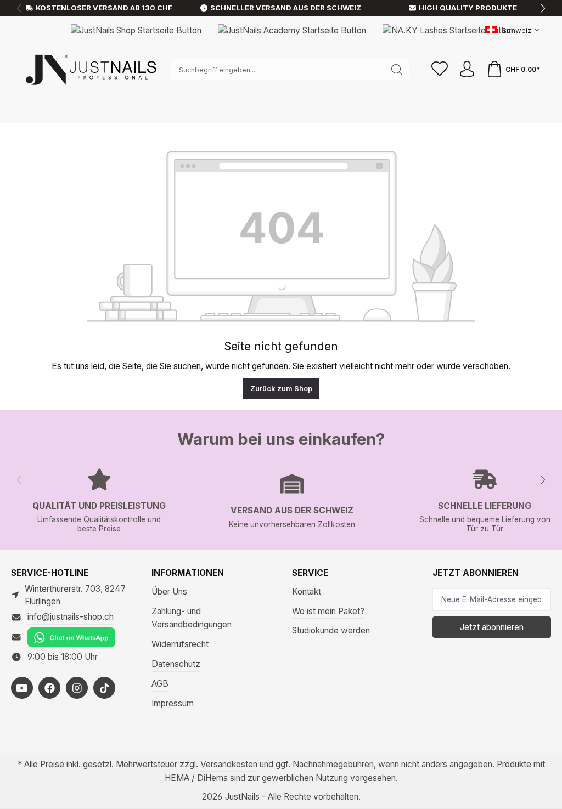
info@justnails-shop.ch (70, 617)
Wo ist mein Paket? (328, 611)
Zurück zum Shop (281, 388)
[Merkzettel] (439, 69)
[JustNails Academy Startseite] (292, 30)
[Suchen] (397, 70)
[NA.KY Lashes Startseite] (448, 30)
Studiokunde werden (331, 630)
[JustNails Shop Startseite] (136, 30)
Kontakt (306, 591)
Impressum (172, 703)
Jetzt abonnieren (492, 627)
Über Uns (169, 591)
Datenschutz (175, 664)
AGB (159, 683)
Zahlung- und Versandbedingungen (191, 618)
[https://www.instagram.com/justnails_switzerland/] (77, 688)
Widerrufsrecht (180, 644)
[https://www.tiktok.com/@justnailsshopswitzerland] (104, 688)
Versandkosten (228, 764)
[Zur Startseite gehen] (90, 70)
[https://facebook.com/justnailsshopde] (49, 688)
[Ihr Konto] (467, 69)
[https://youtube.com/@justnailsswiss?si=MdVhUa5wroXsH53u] (22, 688)
